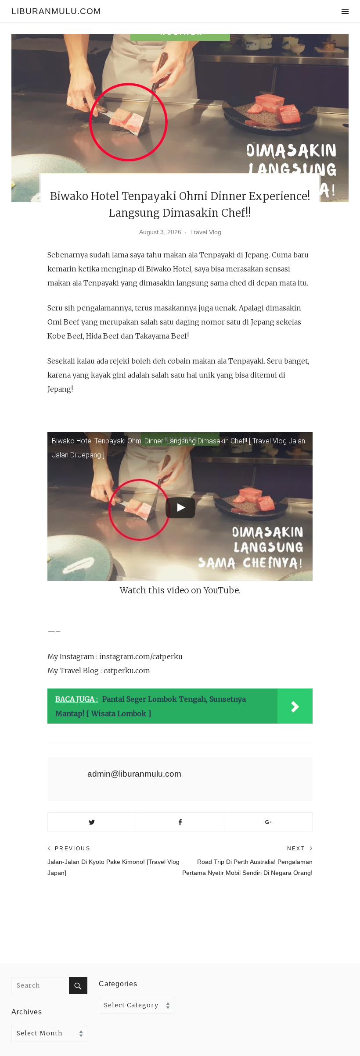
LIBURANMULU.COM (56, 11)
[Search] (78, 985)
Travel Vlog (205, 231)
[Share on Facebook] (180, 822)
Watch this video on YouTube (179, 590)
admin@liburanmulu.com (134, 773)
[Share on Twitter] (92, 822)
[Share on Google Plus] (268, 822)
